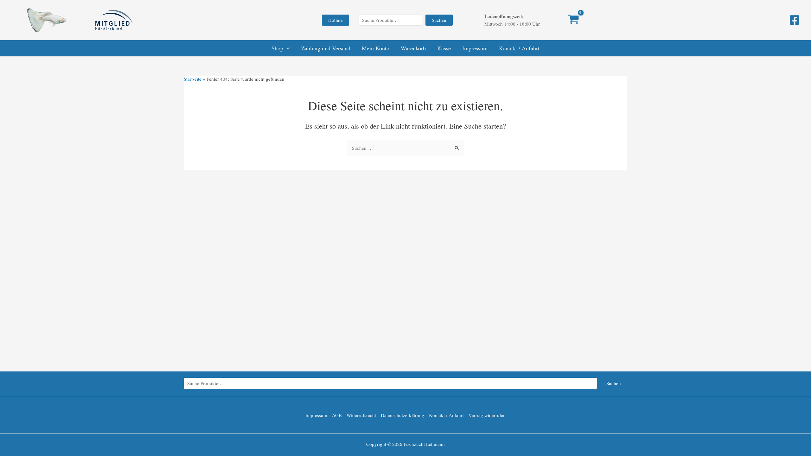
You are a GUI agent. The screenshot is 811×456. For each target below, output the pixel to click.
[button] (335, 20)
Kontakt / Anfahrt (519, 48)
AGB (337, 415)
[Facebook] (794, 20)
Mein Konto (375, 48)
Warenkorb (413, 48)
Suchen (439, 20)
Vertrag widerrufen (487, 415)
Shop (277, 48)
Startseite (192, 79)
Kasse (444, 48)
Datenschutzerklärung (402, 415)
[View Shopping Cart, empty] (564, 20)
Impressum (475, 48)
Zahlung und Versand (325, 48)
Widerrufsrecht (361, 415)
